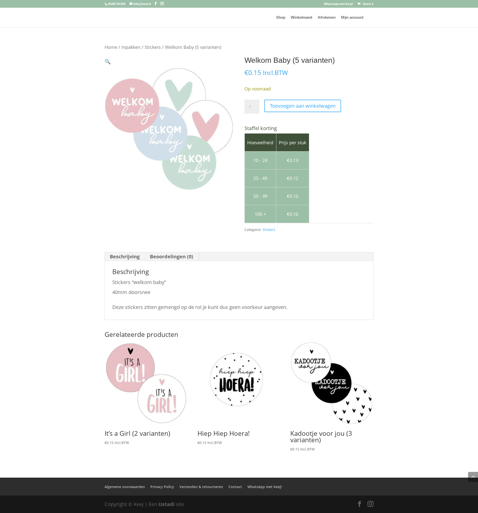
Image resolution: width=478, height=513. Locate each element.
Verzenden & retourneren (201, 486)
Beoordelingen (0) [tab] (171, 256)
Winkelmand (301, 17)
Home (111, 47)
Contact (235, 486)
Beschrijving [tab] (125, 256)
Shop (280, 17)
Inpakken (130, 47)
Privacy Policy (162, 486)
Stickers (153, 47)
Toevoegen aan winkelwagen (303, 105)
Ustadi (166, 504)
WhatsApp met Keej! (338, 4)
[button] (108, 61)
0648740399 (116, 4)
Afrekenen (327, 17)
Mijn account (352, 17)
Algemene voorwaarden (125, 486)
